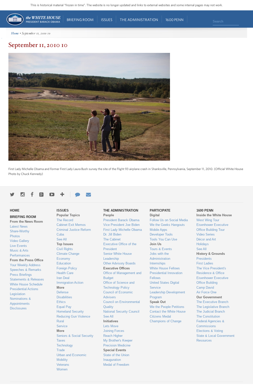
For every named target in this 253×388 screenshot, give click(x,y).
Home (33, 19)
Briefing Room (80, 20)
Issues (106, 20)
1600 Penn (175, 20)
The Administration (139, 20)
